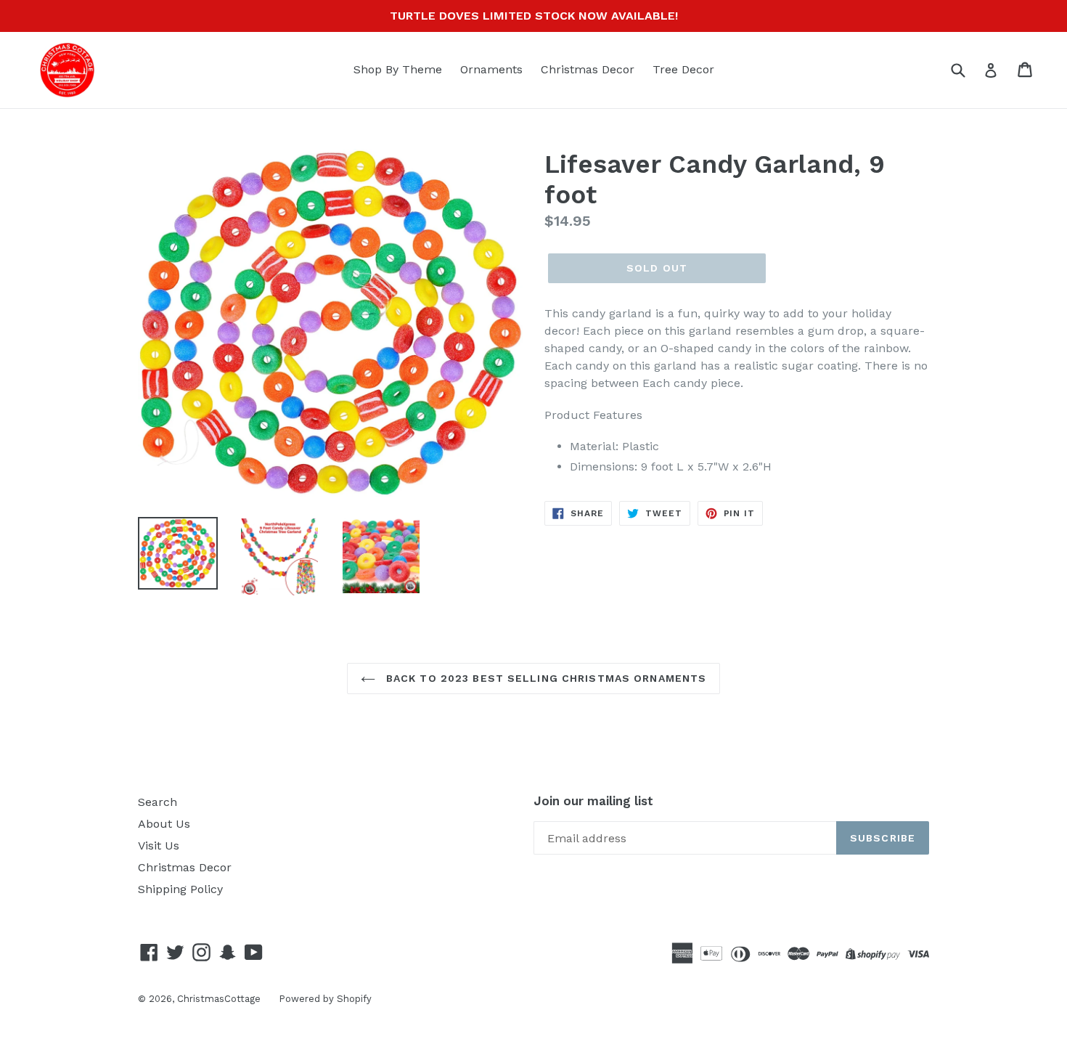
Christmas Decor (587, 69)
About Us (164, 824)
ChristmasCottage (219, 998)
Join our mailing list (593, 801)
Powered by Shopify (325, 998)
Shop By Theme (397, 69)
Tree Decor (683, 69)
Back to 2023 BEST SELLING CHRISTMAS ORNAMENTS (545, 678)
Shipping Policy (180, 889)
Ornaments (491, 69)
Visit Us (158, 845)
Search (157, 802)
